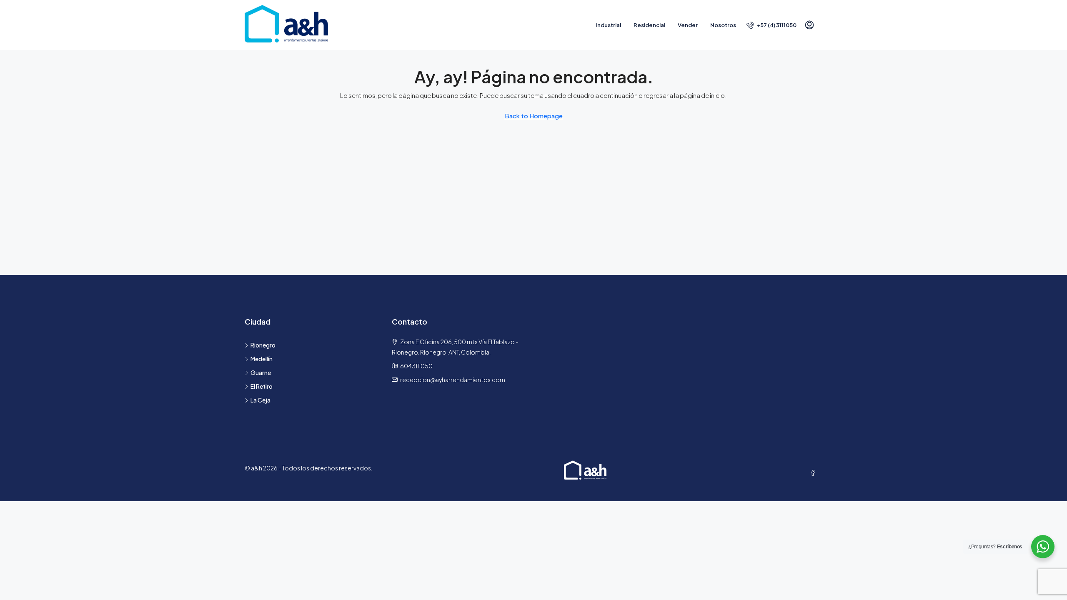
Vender (688, 25)
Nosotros (723, 25)
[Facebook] (814, 473)
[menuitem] (771, 25)
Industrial (608, 25)
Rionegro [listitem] (263, 345)
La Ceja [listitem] (260, 400)
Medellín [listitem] (261, 358)
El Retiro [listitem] (261, 386)
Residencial (649, 25)
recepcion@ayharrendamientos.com (452, 379)
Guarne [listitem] (260, 372)
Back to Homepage (534, 116)
